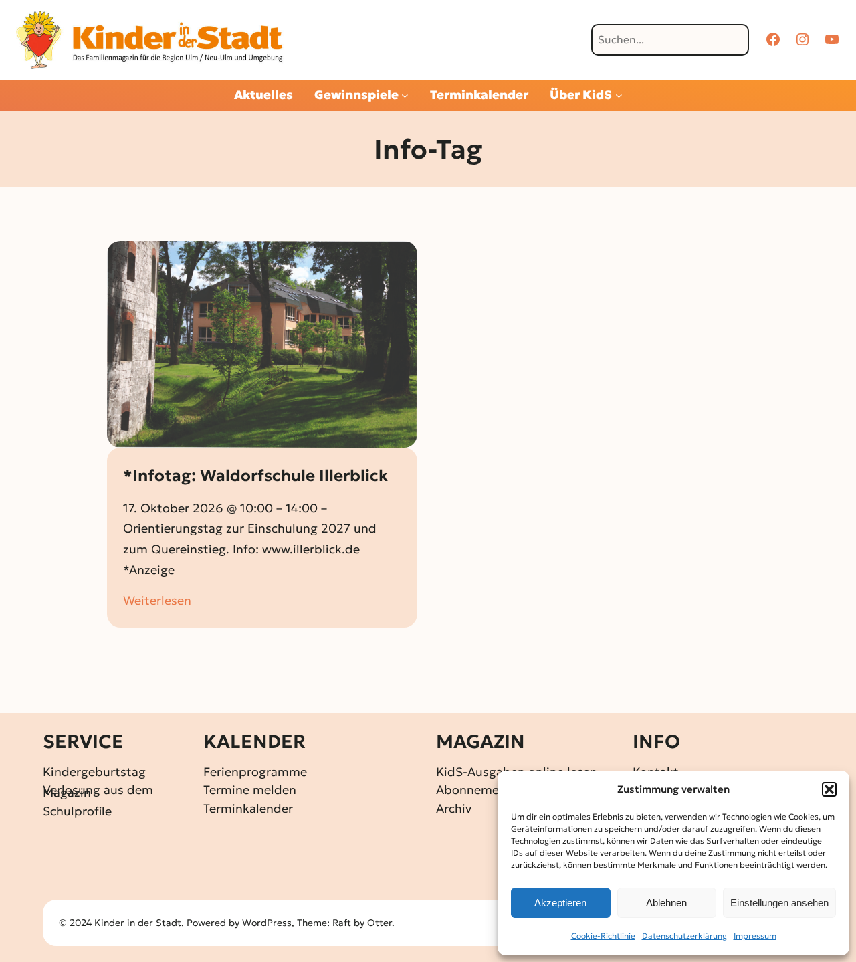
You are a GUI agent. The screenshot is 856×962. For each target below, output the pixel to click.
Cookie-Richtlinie (603, 936)
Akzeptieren (560, 902)
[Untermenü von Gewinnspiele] (405, 95)
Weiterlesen (157, 601)
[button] (829, 789)
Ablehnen (666, 902)
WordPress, (269, 923)
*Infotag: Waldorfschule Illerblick (255, 476)
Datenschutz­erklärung (684, 936)
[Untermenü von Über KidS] (619, 95)
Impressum (755, 936)
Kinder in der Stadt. (139, 923)
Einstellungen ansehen (779, 902)
